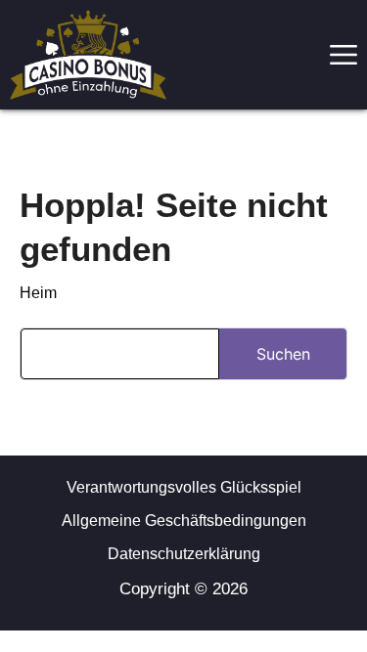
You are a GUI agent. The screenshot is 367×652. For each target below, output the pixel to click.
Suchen (283, 354)
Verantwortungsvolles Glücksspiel (184, 487)
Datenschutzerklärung (184, 553)
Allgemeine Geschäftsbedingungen (184, 520)
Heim (38, 292)
